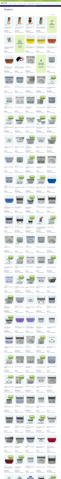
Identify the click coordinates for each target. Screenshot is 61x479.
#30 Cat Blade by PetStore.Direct (41, 246)
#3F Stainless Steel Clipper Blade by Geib (51, 307)
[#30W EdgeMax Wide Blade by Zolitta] (52, 280)
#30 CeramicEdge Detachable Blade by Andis (8, 267)
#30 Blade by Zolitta (29, 246)
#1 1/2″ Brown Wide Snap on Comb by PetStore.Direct (8, 67)
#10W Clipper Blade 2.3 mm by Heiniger (51, 127)
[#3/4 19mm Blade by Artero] (20, 220)
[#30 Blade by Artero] (9, 240)
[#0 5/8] (30, 40)
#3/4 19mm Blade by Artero (19, 227)
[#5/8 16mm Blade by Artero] (52, 459)
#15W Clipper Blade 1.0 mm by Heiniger (40, 187)
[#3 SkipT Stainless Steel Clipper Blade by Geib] (9, 220)
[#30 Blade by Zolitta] (30, 240)
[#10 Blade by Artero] (30, 60)
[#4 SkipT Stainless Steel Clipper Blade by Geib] (9, 340)
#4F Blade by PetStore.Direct (8, 406)
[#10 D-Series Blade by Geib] (20, 100)
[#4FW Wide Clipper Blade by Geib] (30, 439)
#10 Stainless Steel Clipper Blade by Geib (51, 107)
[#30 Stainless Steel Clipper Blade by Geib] (9, 280)
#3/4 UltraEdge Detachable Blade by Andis (30, 227)
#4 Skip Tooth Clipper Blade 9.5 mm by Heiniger (51, 327)
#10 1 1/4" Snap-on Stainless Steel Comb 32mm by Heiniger (19, 67)
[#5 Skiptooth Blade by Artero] (41, 459)
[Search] (54, 3)
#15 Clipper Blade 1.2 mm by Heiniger (30, 167)
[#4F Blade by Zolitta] (20, 399)
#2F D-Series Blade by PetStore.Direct (18, 207)
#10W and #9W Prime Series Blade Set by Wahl (40, 127)
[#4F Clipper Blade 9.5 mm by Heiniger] (41, 399)
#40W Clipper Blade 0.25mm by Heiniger (41, 387)
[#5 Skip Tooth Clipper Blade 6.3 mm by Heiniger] (30, 459)
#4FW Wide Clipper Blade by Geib (30, 447)
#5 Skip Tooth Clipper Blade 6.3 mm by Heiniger (30, 467)
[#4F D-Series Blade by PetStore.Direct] (9, 419)
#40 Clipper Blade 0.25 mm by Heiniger (8, 367)
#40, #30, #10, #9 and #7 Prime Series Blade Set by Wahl (19, 387)
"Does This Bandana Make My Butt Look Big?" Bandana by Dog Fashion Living (41, 228)
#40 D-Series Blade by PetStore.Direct (29, 367)
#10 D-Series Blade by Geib (19, 107)
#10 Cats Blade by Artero (29, 87)
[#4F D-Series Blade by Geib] (52, 399)
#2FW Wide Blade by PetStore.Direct (29, 208)
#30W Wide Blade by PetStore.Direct (7, 307)
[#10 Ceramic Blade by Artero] (41, 80)
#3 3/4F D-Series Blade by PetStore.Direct (51, 207)
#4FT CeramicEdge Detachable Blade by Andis (40, 427)
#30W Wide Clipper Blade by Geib (19, 307)
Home (5, 7)
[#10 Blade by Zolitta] (9, 80)
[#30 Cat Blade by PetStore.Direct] (41, 240)
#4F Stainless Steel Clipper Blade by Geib (19, 427)
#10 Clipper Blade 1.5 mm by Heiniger (8, 107)
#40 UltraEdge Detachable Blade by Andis (9, 387)
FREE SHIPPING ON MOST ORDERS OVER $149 (10, 0)
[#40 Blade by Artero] (30, 340)
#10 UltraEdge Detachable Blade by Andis (9, 127)
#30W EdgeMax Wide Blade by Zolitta (51, 287)
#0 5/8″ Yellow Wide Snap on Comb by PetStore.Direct (40, 47)
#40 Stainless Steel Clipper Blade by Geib (51, 367)
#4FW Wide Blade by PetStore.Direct (18, 447)
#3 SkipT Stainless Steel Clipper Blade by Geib (8, 227)
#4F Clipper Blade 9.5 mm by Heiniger (40, 407)
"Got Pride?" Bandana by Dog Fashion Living (30, 27)
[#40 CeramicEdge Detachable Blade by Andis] (52, 340)
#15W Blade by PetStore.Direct (30, 187)
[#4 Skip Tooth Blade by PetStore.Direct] (41, 320)
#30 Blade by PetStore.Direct (19, 246)
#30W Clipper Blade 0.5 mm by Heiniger (40, 287)
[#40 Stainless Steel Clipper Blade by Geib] (52, 360)
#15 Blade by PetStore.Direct (19, 166)
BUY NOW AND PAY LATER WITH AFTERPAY (49, 0)
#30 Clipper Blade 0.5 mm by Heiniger (19, 267)
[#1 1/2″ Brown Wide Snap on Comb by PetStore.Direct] (9, 60)
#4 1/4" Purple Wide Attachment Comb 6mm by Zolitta (20, 327)
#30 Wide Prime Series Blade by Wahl (30, 287)
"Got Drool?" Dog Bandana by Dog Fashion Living (8, 27)
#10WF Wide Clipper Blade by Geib (8, 167)
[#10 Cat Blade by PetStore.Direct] (20, 80)
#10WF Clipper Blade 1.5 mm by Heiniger (41, 147)
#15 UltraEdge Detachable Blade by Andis (20, 187)
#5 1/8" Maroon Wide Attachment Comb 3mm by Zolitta (51, 447)
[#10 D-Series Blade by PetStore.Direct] (30, 100)
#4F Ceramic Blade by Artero (30, 406)
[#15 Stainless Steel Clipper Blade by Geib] (9, 180)
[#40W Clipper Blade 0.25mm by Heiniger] (41, 379)
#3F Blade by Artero (39, 307)
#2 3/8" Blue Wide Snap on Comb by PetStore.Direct (9, 208)
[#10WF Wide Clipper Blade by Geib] (9, 160)
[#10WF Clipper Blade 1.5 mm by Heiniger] (41, 140)
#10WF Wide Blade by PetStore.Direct (50, 147)
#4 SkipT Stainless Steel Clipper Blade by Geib (8, 347)
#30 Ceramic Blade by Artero (51, 247)
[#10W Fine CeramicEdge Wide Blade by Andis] (9, 140)
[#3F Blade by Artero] (41, 300)
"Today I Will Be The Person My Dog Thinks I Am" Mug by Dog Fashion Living (8, 48)
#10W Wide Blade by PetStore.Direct (29, 147)
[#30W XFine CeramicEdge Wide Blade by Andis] (30, 300)
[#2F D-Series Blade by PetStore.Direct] (20, 200)
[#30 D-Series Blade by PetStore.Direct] (41, 260)
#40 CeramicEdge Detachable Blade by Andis (51, 347)
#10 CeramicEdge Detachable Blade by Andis (51, 88)
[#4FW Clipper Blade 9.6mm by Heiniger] (52, 419)
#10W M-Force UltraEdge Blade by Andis (19, 147)
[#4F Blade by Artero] (52, 379)
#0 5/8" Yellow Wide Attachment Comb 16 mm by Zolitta (30, 47)
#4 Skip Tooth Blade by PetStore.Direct (39, 327)
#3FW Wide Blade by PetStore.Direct (7, 327)
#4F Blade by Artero (50, 386)
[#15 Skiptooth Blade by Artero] (52, 160)
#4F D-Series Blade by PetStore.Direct (7, 427)
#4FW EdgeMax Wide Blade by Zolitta (8, 447)
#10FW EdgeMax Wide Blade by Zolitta (30, 127)
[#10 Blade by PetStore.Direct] (52, 60)
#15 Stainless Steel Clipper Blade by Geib (9, 187)
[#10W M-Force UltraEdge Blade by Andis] (20, 140)
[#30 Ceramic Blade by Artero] (52, 240)
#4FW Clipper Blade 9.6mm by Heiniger (51, 427)
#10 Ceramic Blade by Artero (40, 87)
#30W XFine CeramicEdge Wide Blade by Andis (30, 307)
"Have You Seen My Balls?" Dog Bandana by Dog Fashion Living (40, 27)
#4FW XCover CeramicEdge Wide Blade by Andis (40, 447)
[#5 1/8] (52, 439)
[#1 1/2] (52, 40)
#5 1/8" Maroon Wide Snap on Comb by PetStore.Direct (8, 467)
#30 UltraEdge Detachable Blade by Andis (20, 287)
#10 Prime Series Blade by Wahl (41, 107)
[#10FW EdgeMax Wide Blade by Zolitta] (30, 120)
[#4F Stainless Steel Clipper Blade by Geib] (20, 419)
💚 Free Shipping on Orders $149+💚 (30, 5)
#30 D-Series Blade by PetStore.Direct (39, 267)
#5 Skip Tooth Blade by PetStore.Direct (18, 467)
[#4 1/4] (20, 320)
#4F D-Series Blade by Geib (51, 406)
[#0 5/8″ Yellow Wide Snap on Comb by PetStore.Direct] (41, 40)
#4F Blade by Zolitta (18, 406)
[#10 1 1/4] (20, 60)
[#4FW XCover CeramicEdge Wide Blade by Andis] (41, 439)
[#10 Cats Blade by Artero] (30, 80)
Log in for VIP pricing (8, 32)
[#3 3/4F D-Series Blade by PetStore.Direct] (52, 200)
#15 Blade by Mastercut (50, 227)
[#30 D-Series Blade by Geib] (30, 260)
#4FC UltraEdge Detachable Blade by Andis (30, 427)
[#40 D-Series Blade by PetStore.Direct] (30, 360)
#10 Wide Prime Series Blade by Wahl (19, 127)
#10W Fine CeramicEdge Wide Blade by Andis (8, 147)
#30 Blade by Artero (7, 247)
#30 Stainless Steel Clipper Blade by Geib (9, 287)
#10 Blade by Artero (29, 67)
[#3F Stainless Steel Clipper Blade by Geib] (52, 300)
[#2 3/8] (52, 180)
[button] (27, 45)
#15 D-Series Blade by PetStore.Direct (39, 167)
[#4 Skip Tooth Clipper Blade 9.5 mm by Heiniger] (52, 320)
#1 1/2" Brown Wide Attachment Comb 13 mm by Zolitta (52, 47)
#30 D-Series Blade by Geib (30, 266)
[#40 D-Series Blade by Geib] (20, 360)
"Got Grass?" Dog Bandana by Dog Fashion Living (19, 27)
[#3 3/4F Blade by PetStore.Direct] (41, 200)
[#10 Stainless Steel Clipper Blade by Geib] (52, 100)
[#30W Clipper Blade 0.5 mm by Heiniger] (41, 280)
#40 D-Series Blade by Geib (19, 366)
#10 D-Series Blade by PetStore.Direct (29, 107)
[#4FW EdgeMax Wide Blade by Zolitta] (9, 439)
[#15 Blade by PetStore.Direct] (20, 160)
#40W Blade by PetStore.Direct (30, 386)
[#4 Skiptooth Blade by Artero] (20, 340)
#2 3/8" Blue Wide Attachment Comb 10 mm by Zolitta (51, 187)
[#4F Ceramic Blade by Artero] (30, 399)
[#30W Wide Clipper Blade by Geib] (20, 300)
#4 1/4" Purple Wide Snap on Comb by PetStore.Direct (30, 327)
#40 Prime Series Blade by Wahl (41, 366)
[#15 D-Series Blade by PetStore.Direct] (41, 160)
